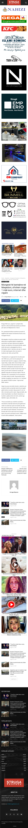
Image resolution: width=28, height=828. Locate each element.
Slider (8, 281)
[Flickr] (14, 814)
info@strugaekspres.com (13, 804)
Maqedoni (7, 278)
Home (2, 278)
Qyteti (3, 517)
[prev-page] (2, 527)
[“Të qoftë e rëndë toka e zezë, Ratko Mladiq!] (5, 504)
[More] (21, 300)
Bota (3, 524)
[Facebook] (10, 814)
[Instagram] (17, 814)
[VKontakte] (21, 814)
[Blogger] (6, 814)
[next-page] (5, 527)
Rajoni (3, 506)
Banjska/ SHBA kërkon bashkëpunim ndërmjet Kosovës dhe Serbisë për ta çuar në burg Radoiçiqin (7, 472)
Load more (13, 679)
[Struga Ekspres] (2, 296)
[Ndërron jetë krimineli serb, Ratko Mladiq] (5, 522)
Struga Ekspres (8, 296)
